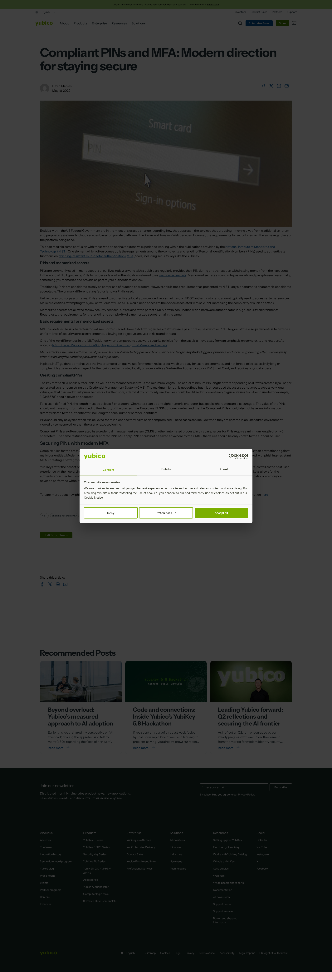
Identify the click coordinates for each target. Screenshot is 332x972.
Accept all (221, 512)
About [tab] (223, 469)
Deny (110, 512)
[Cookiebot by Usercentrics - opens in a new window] (231, 456)
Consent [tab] (108, 469)
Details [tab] (166, 469)
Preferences (164, 512)
